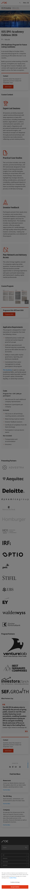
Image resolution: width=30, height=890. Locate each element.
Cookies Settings (15, 882)
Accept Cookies (15, 887)
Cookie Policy (12, 878)
